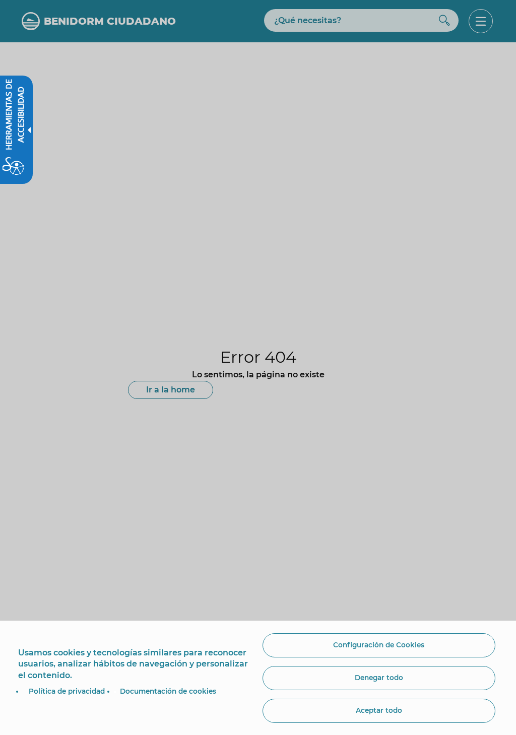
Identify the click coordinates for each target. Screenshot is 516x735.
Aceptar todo (379, 710)
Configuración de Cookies (378, 645)
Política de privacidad (67, 691)
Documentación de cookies (168, 691)
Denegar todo (379, 678)
